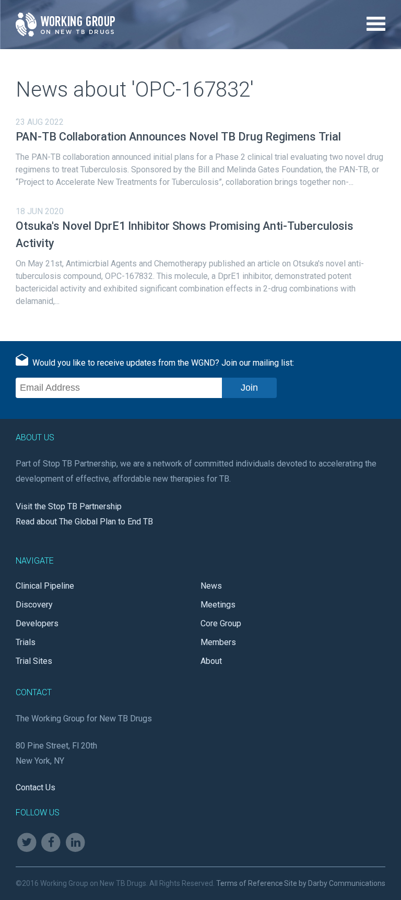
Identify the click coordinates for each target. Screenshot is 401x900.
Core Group (220, 623)
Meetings (217, 605)
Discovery (34, 605)
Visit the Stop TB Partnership (69, 506)
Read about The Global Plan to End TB (84, 522)
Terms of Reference (249, 883)
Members (218, 642)
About (211, 661)
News (211, 586)
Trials (26, 642)
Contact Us (35, 787)
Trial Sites (34, 661)
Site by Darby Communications (334, 883)
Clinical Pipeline (45, 586)
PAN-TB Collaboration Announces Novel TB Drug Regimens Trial (178, 136)
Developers (37, 623)
